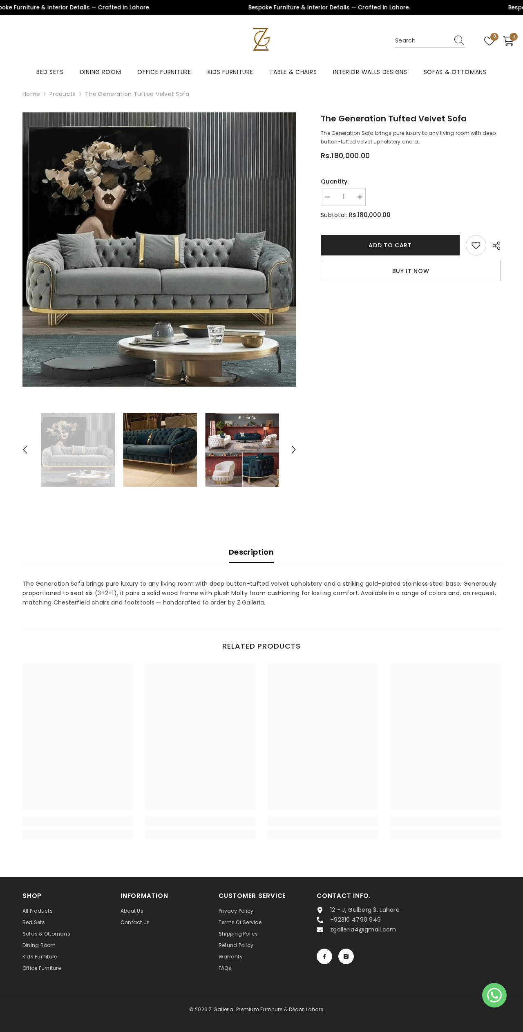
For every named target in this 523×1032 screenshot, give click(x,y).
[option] (159, 249)
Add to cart (390, 245)
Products (62, 94)
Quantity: (335, 181)
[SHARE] (493, 245)
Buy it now (410, 271)
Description (251, 552)
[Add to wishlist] (476, 245)
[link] (77, 821)
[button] (25, 449)
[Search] (430, 41)
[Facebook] (324, 956)
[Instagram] (346, 956)
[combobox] (422, 41)
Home (31, 94)
